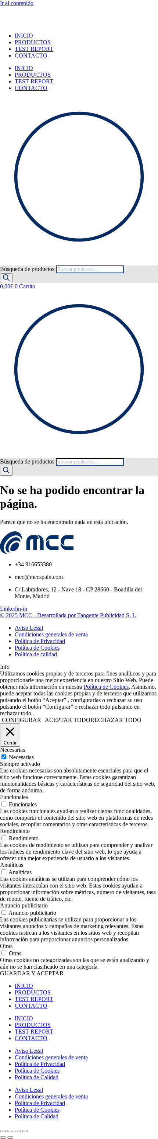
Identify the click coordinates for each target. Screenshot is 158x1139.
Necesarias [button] (12, 750)
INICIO (24, 35)
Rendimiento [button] (15, 831)
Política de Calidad (36, 1077)
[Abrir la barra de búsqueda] (3, 262)
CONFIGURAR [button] (21, 720)
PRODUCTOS (33, 42)
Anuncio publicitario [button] (24, 905)
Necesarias (21, 757)
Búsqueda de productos (28, 269)
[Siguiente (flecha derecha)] (10, 1137)
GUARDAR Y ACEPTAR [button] (32, 973)
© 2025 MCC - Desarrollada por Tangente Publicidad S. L (68, 615)
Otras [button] (6, 946)
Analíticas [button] (11, 865)
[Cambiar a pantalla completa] (10, 1131)
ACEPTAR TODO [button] (67, 720)
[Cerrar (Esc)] (25, 1131)
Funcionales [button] (14, 797)
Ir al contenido (16, 3)
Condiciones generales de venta (51, 1057)
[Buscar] (6, 278)
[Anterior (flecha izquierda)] (3, 1137)
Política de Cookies (106, 687)
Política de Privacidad (40, 1064)
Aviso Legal (29, 1051)
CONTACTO (31, 55)
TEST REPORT (34, 49)
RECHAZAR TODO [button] (115, 720)
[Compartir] (18, 1131)
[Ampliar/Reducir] (3, 1131)
